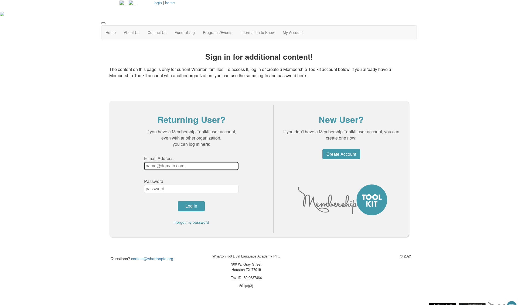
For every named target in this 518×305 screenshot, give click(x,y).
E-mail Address (158, 158)
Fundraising (185, 32)
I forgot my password (191, 222)
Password (153, 181)
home (170, 2)
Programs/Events (217, 32)
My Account (293, 32)
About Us (131, 32)
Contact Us (157, 32)
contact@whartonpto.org (152, 258)
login (158, 2)
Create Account (341, 154)
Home (110, 32)
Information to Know (257, 32)
